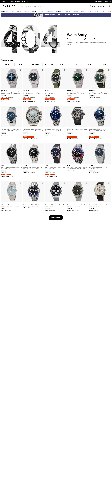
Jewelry (33, 11)
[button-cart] (109, 6)
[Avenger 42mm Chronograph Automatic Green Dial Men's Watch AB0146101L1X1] (108, 69)
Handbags (41, 11)
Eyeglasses (59, 11)
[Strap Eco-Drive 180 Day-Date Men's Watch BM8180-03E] (64, 69)
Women (19, 11)
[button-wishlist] (106, 6)
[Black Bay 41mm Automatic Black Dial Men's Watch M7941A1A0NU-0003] (42, 145)
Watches (26, 11)
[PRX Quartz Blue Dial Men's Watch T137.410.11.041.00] (108, 145)
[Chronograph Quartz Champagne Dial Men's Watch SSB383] (108, 182)
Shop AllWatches (56, 217)
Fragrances (68, 11)
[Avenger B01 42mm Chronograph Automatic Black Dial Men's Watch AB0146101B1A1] (42, 69)
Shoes (89, 11)
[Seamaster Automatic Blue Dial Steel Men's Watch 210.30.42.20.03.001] (108, 107)
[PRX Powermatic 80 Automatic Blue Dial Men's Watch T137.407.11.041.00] (20, 107)
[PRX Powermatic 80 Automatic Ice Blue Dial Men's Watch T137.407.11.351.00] (20, 182)
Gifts (104, 11)
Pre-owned (97, 11)
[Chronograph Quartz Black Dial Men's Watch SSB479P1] (64, 182)
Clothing (83, 11)
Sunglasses (50, 11)
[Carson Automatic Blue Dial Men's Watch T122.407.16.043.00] (64, 145)
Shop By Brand (5, 11)
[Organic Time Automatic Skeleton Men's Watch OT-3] (86, 107)
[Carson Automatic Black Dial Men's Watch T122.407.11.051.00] (20, 145)
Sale (109, 11)
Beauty (76, 11)
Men (13, 11)
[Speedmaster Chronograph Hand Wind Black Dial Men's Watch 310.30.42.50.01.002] (86, 182)
